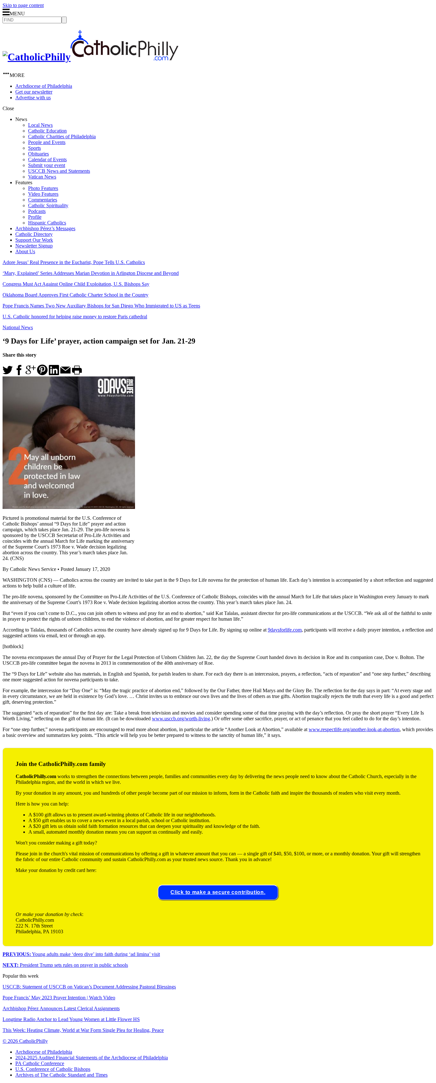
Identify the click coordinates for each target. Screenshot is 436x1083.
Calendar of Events (47, 159)
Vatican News (42, 176)
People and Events (46, 142)
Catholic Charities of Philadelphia (62, 136)
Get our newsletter (33, 92)
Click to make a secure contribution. (217, 892)
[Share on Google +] (31, 373)
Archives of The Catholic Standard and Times (61, 1075)
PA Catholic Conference (39, 1063)
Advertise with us (33, 97)
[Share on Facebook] (19, 373)
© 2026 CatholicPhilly (25, 1041)
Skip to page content (23, 5)
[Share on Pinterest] (42, 373)
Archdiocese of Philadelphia (43, 86)
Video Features (43, 194)
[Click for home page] (90, 57)
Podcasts (37, 211)
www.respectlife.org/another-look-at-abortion (354, 729)
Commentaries (42, 199)
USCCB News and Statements (59, 171)
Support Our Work (34, 240)
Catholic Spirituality (48, 205)
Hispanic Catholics (47, 222)
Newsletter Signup (34, 245)
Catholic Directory (34, 234)
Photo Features (43, 188)
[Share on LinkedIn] (54, 373)
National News (18, 327)
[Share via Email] (65, 373)
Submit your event (46, 165)
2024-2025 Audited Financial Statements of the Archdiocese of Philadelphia (91, 1057)
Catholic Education (47, 130)
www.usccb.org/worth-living (181, 718)
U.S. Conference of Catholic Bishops (52, 1069)
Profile (34, 217)
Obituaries (38, 153)
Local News (40, 125)
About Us (25, 251)
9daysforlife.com (285, 629)
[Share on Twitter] (8, 373)
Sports (34, 148)
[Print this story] (77, 373)
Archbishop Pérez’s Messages (45, 228)
